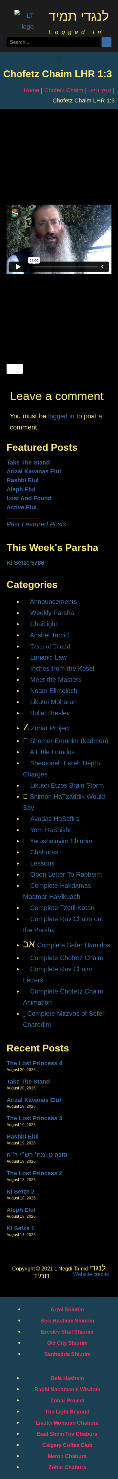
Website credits (91, 1274)
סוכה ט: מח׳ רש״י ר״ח (37, 1155)
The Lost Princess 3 (34, 1118)
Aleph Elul (21, 489)
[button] (59, 59)
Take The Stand (28, 462)
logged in (61, 416)
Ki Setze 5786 (25, 562)
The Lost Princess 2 (34, 1173)
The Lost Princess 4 (34, 1063)
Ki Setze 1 (20, 1228)
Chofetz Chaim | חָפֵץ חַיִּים (77, 90)
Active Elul (22, 507)
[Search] (106, 42)
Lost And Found (29, 498)
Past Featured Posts (36, 524)
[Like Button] (15, 369)
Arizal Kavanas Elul (34, 471)
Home (31, 90)
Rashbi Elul (23, 480)
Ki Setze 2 (20, 1191)
